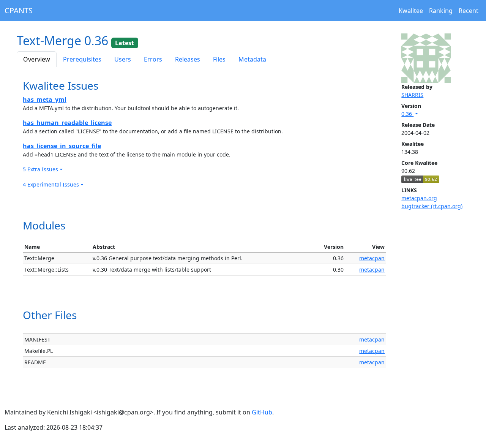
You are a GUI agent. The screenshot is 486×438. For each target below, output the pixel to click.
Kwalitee (411, 10)
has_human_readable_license (67, 123)
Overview (36, 59)
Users (122, 59)
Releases (187, 59)
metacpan (372, 258)
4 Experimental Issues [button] (51, 184)
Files (219, 59)
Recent (468, 10)
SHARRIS (412, 94)
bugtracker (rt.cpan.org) (431, 206)
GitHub (262, 412)
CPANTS (19, 10)
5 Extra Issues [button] (40, 169)
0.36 (407, 113)
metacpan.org (419, 198)
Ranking (441, 10)
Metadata (252, 59)
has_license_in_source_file (62, 146)
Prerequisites (82, 59)
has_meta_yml (44, 99)
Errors (153, 59)
